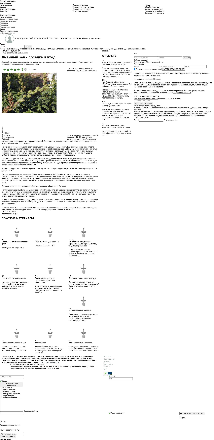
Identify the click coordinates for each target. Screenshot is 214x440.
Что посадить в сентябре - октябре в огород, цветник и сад (117, 105)
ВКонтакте (107, 356)
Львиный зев (40, 343)
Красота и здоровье (58, 356)
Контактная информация (20, 360)
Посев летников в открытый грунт (82, 278)
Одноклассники (109, 359)
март (15, 213)
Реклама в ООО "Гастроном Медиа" (46, 360)
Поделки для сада (27, 358)
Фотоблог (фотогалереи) (81, 358)
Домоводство (80, 356)
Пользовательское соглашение (74, 360)
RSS (105, 369)
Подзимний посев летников (80, 310)
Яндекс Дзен (108, 364)
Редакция (6, 248)
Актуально (109, 55)
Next (7, 133)
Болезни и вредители (62, 358)
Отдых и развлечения (44, 358)
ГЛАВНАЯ (6, 51)
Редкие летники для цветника (47, 242)
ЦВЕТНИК (15, 51)
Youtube (106, 367)
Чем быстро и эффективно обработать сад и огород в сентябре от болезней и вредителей (117, 84)
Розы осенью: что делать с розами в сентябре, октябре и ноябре (117, 63)
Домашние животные (10, 358)
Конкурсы (55, 362)
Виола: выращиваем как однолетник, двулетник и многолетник (45, 280)
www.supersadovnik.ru (39, 368)
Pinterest (107, 361)
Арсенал (89, 356)
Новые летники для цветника (14, 278)
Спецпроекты (45, 362)
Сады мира (27, 356)
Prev (3, 133)
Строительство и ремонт (12, 356)
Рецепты (70, 356)
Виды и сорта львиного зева (80, 343)
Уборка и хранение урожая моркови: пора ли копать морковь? (116, 126)
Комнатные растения (41, 356)
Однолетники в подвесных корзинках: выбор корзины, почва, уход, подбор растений (83, 244)
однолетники (7, 213)
